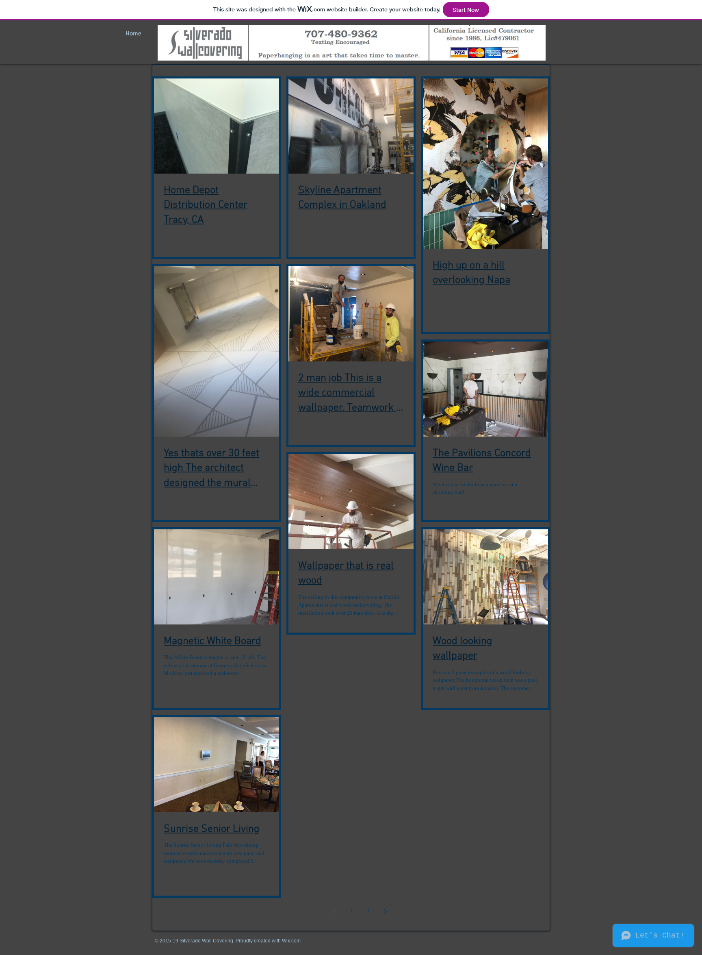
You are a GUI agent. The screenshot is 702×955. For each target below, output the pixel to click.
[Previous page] (317, 911)
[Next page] (385, 911)
